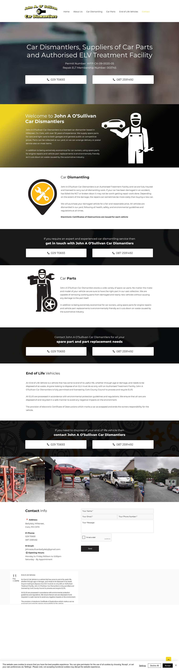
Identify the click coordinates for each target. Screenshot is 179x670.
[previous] (5, 480)
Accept (167, 665)
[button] (22, 479)
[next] (174, 480)
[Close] (175, 665)
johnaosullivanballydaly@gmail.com (42, 549)
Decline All (154, 665)
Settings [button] (142, 665)
